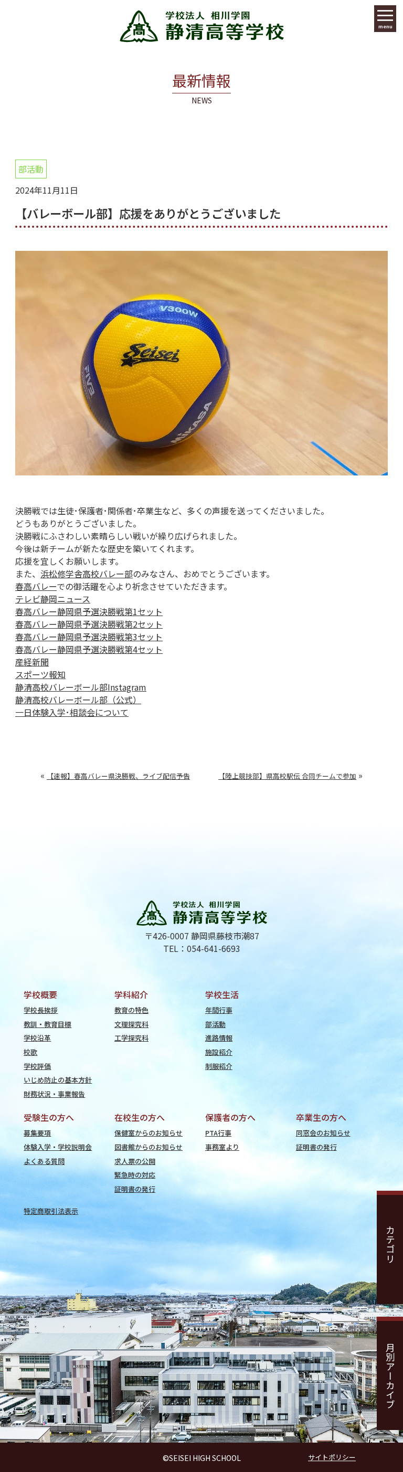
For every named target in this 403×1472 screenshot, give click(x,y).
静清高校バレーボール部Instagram (80, 687)
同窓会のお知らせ (323, 1133)
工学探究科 (131, 1038)
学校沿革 (37, 1038)
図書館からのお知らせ (148, 1147)
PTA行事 (218, 1133)
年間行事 (218, 1010)
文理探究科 (131, 1024)
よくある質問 (44, 1161)
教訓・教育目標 (47, 1024)
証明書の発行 (134, 1189)
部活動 (31, 169)
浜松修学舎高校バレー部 (86, 573)
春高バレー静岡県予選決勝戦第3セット (89, 636)
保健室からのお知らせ (148, 1133)
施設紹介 (218, 1052)
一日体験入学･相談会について (72, 712)
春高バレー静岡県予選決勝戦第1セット (89, 611)
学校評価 (37, 1066)
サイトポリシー (332, 1457)
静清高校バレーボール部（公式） (78, 699)
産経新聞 (32, 661)
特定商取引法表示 (51, 1211)
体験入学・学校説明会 (58, 1147)
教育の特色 (131, 1010)
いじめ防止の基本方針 (58, 1080)
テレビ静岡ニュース (52, 598)
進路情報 (218, 1038)
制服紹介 (218, 1066)
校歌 (30, 1052)
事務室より (222, 1147)
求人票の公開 (134, 1161)
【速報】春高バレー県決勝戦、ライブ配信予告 (118, 776)
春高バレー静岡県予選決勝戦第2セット (89, 624)
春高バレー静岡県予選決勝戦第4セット (89, 649)
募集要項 (37, 1133)
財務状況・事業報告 (54, 1094)
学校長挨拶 (41, 1010)
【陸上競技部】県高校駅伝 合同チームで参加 (287, 776)
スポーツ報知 (40, 674)
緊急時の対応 (134, 1175)
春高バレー (36, 586)
